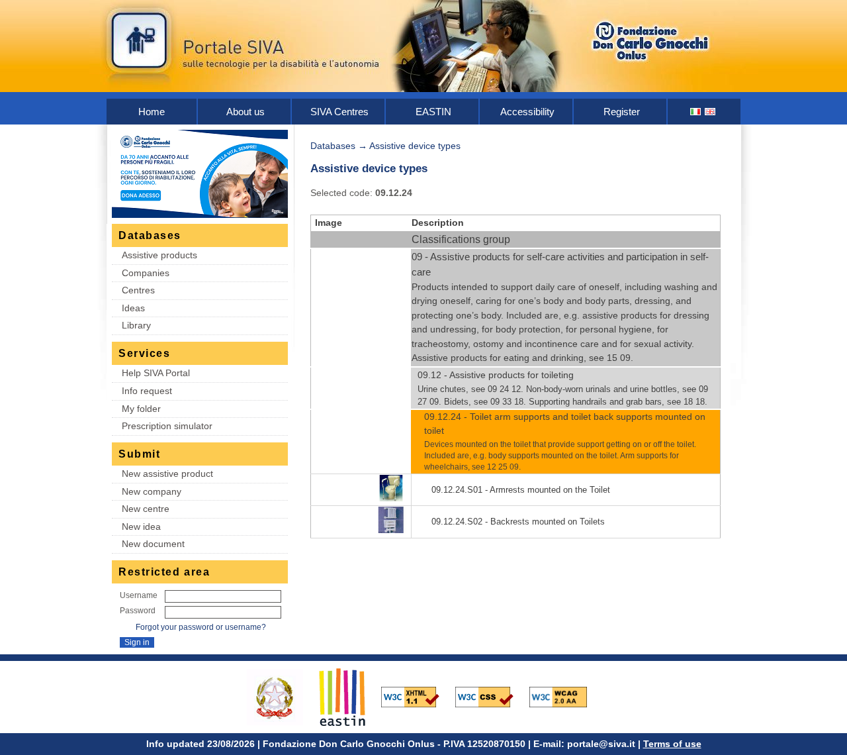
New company (151, 491)
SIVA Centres (339, 111)
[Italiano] (696, 112)
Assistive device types (415, 145)
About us (245, 111)
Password (138, 611)
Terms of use (672, 743)
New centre (145, 508)
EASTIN (433, 111)
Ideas (133, 308)
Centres (138, 290)
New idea (141, 526)
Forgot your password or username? (201, 627)
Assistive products (159, 255)
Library (136, 325)
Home (151, 111)
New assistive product (167, 473)
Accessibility (527, 111)
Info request (147, 390)
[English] (711, 112)
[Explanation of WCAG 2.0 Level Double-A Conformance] (565, 696)
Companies (145, 273)
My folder (141, 408)
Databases (332, 145)
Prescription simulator (167, 426)
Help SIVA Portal (156, 373)
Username (138, 595)
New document (153, 543)
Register (621, 111)
